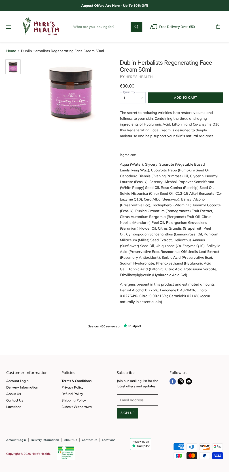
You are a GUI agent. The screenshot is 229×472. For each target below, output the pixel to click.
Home (11, 51)
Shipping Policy (73, 400)
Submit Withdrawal (77, 407)
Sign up (127, 412)
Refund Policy (72, 394)
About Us (13, 394)
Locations (13, 407)
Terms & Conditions (76, 381)
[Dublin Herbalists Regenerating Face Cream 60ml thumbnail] (13, 67)
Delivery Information (22, 387)
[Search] (136, 27)
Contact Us (14, 400)
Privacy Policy (72, 387)
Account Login (17, 381)
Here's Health (139, 77)
